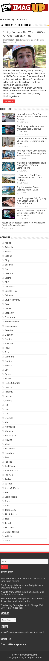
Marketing (10, 426)
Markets (9, 431)
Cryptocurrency (12, 299)
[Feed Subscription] (48, 25)
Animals (9, 247)
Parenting (9, 453)
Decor (7, 304)
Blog (7, 260)
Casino (8, 278)
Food (7, 348)
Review (8, 479)
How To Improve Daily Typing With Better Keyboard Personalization (31, 201)
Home (5, 19)
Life (6, 413)
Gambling (9, 356)
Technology (10, 510)
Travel (8, 523)
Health (8, 378)
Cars (7, 269)
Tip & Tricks (11, 514)
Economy (9, 313)
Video (7, 540)
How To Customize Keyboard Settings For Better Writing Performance (31, 213)
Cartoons (9, 273)
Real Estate (10, 466)
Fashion (8, 339)
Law (7, 409)
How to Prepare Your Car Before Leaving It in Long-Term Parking (32, 116)
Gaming (8, 361)
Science (8, 483)
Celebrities (10, 286)
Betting (8, 256)
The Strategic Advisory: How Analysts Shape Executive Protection (30, 129)
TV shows (9, 527)
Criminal (9, 295)
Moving (8, 440)
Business (9, 264)
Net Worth (34, 40)
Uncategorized (12, 532)
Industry (9, 391)
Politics (8, 462)
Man (7, 422)
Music (8, 444)
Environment (11, 326)
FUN (7, 352)
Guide (8, 374)
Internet (9, 396)
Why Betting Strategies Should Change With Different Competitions (31, 165)
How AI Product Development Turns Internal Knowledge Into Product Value (31, 153)
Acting (8, 243)
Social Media (11, 497)
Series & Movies (12, 488)
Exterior (9, 335)
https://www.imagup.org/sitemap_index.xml (22, 632)
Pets (7, 457)
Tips (7, 518)
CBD (7, 282)
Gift (6, 370)
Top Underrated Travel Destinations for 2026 (28, 188)
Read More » (9, 101)
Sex (6, 492)
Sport (7, 501)
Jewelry (8, 400)
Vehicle (8, 536)
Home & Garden (12, 383)
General (8, 365)
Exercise (9, 330)
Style (42, 40)
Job (6, 405)
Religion (9, 475)
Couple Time (11, 291)
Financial (9, 343)
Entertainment (24, 40)
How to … (10, 387)
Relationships (11, 470)
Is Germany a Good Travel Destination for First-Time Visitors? (29, 177)
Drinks (8, 308)
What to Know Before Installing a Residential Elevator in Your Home (32, 141)
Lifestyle (9, 418)
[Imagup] (24, 7)
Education (10, 317)
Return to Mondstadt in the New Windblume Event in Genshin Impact (23, 223)
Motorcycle (10, 435)
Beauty (8, 251)
